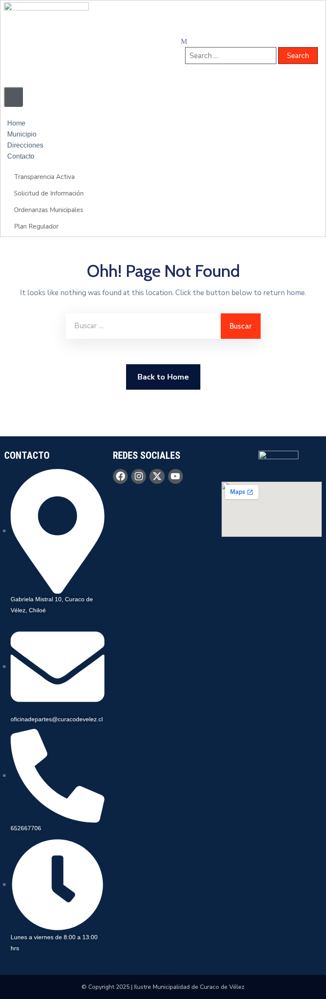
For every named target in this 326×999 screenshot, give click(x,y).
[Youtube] (175, 476)
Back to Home (163, 377)
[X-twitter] (156, 476)
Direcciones (25, 145)
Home (16, 123)
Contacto (20, 156)
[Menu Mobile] (13, 97)
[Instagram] (138, 476)
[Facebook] (120, 476)
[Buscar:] (143, 326)
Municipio (22, 134)
